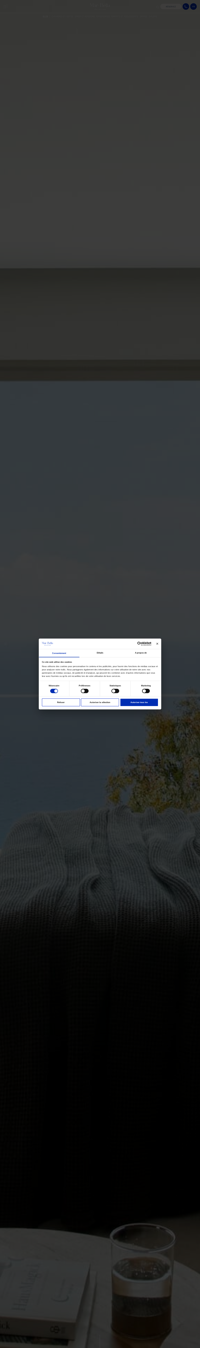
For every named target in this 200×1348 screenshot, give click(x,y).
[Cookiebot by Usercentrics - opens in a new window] (139, 644)
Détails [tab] (100, 653)
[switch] (85, 691)
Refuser (61, 702)
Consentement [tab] (59, 653)
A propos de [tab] (141, 653)
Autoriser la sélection (100, 702)
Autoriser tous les (139, 702)
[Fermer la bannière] (157, 644)
